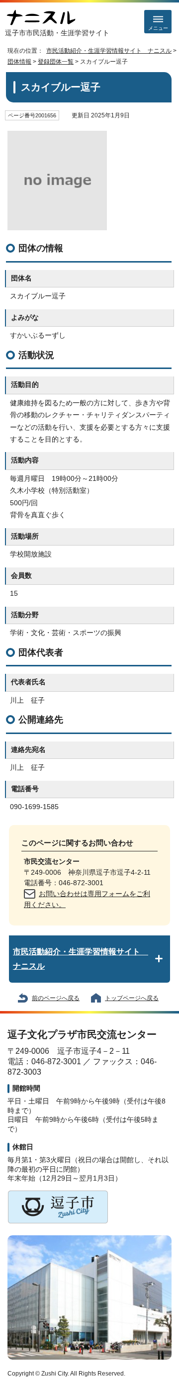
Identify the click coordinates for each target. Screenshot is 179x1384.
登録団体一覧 (56, 61)
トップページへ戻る (132, 998)
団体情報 (19, 61)
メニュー (158, 28)
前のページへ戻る (56, 998)
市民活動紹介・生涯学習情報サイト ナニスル (109, 50)
